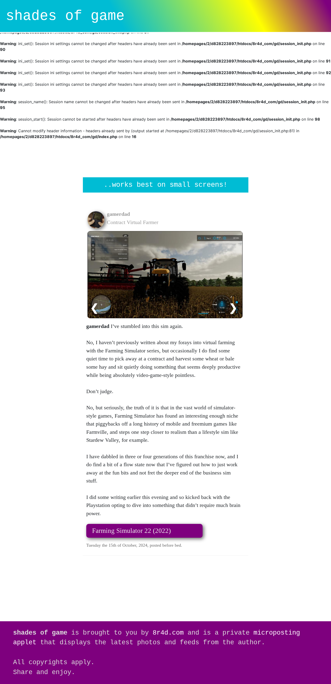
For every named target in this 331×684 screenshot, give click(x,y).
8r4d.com (168, 633)
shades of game (65, 16)
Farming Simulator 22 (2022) (131, 530)
